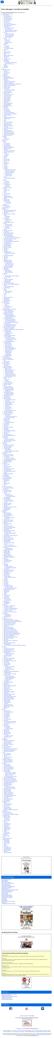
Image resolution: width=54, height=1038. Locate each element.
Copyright (19, 1028)
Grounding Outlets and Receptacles (11, 671)
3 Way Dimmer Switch (9, 517)
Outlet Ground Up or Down (10, 673)
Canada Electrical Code (9, 222)
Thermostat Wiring (8, 852)
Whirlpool (6, 67)
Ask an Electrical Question (27, 1018)
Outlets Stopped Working (9, 691)
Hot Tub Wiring (8, 37)
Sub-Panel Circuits (8, 736)
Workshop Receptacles (8, 744)
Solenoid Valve (7, 190)
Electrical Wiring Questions (7, 999)
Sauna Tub (6, 49)
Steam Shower (7, 53)
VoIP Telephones (7, 616)
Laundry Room (7, 561)
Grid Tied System (7, 754)
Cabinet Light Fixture (9, 501)
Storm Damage (7, 287)
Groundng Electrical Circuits (9, 471)
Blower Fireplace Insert (8, 151)
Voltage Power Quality (8, 197)
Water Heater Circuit (9, 63)
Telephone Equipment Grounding (11, 809)
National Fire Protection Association (39, 1034)
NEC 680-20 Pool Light (8, 638)
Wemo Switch (6, 835)
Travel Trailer (8, 277)
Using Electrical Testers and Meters (11, 814)
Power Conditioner (9, 272)
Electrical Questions (24, 1015)
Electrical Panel (7, 820)
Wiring (5, 708)
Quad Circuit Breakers (8, 128)
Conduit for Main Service (10, 722)
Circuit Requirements (10, 496)
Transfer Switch (8, 175)
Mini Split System (8, 42)
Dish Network (6, 480)
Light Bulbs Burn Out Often (10, 567)
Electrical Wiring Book (29, 1031)
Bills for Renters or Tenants (9, 213)
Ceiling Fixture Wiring (9, 542)
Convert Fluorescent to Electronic (11, 535)
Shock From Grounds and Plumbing (11, 284)
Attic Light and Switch (8, 521)
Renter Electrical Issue (8, 427)
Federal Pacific (7, 118)
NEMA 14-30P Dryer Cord (10, 31)
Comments (21, 1031)
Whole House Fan (7, 441)
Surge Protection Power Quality (8, 901)
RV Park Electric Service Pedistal (12, 275)
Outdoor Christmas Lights (10, 533)
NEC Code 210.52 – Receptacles (11, 640)
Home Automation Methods (7, 897)
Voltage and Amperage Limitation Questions (14, 329)
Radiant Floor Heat (8, 187)
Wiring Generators (7, 452)
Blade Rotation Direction (9, 78)
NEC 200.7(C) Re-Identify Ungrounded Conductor (15, 645)
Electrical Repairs (7, 384)
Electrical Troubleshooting (8, 359)
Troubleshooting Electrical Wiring (8, 903)
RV (4, 274)
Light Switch (7, 292)
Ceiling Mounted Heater (10, 178)
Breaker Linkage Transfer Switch (12, 451)
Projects (5, 273)
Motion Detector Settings (10, 577)
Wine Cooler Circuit (8, 135)
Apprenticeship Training (9, 211)
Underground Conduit (9, 422)
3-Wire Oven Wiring (9, 48)
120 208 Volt (7, 228)
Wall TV (5, 484)
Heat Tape (8, 203)
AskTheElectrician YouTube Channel (43, 1031)
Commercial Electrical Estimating (12, 241)
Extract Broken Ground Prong (10, 660)
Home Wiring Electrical (8, 255)
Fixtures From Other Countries (10, 546)
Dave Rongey (24, 1028)
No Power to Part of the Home (10, 611)
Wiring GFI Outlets (8, 461)
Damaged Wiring (7, 115)
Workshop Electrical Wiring (9, 435)
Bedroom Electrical (8, 377)
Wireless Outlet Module (10, 253)
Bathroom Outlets (7, 655)
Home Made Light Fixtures (9, 557)
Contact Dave (16, 1031)
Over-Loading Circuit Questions (11, 322)
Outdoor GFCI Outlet (9, 669)
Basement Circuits (7, 491)
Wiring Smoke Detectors (9, 751)
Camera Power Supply (8, 487)
